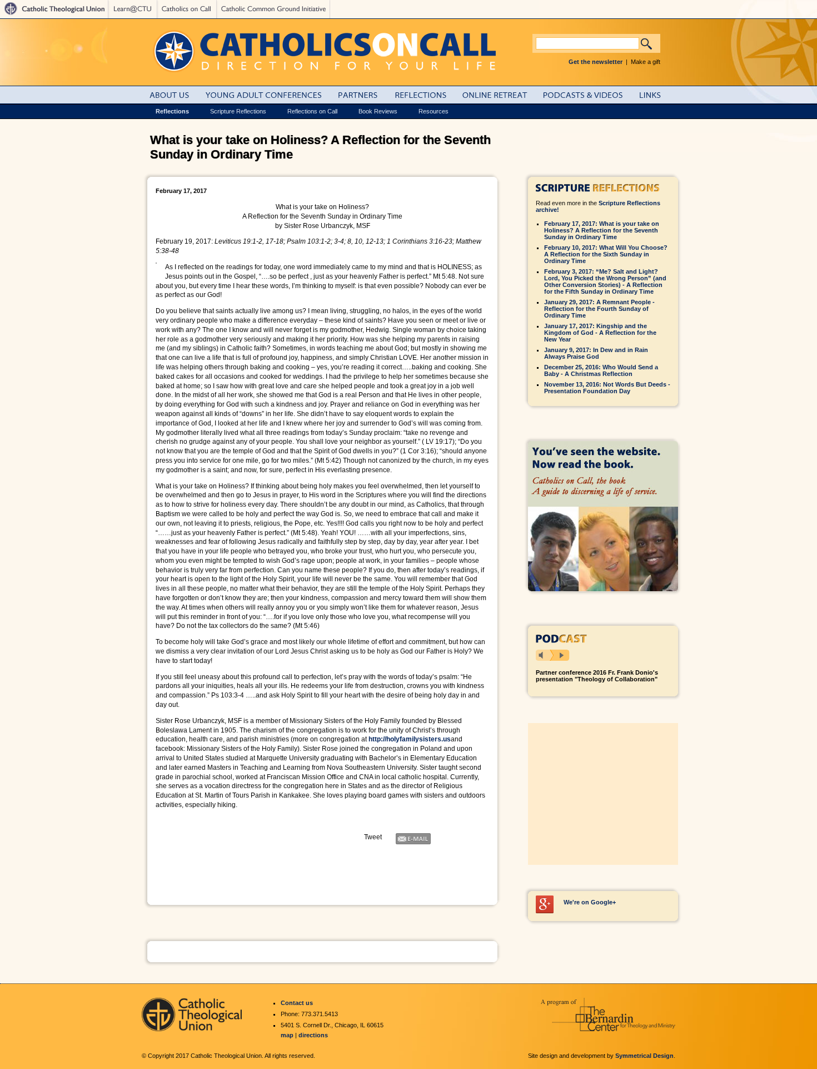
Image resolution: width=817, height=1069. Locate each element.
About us (176, 94)
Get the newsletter (595, 61)
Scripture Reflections (238, 111)
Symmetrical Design (644, 1055)
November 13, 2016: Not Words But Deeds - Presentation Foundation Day (607, 387)
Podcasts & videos (589, 94)
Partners (364, 94)
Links (658, 94)
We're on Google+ (590, 902)
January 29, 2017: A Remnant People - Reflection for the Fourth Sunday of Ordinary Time (599, 309)
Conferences (270, 94)
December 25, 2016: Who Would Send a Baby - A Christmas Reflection (601, 370)
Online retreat (501, 94)
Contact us (297, 1002)
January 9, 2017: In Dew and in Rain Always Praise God (596, 353)
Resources (434, 111)
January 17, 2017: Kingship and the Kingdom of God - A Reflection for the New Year (600, 333)
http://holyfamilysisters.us (409, 739)
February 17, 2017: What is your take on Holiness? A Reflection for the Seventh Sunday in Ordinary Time (601, 230)
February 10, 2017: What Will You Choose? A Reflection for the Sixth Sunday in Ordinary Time (605, 254)
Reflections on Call (312, 111)
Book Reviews (377, 111)
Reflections (426, 94)
